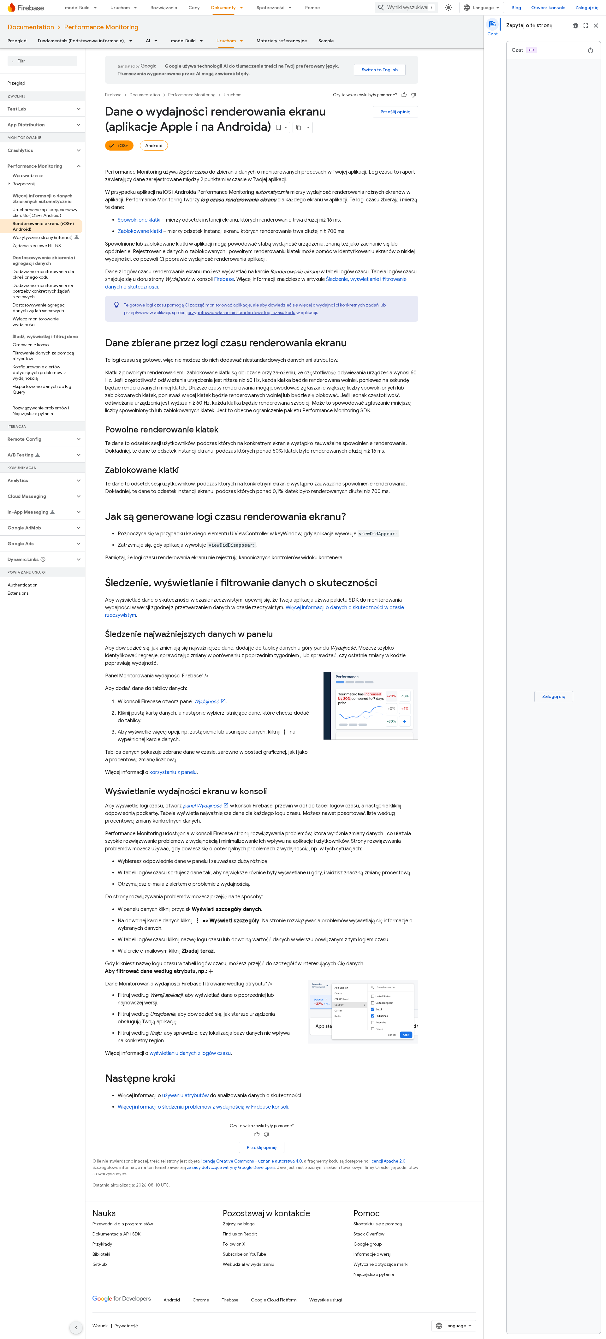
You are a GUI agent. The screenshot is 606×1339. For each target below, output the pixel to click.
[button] (37, 109)
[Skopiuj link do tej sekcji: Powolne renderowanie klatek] (224, 430)
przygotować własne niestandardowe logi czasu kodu (241, 312)
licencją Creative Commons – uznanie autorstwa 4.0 (251, 1161)
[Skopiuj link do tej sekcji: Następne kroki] (181, 1079)
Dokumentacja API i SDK (116, 1234)
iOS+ (123, 145)
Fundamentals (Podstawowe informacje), (81, 41)
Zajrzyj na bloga (239, 1224)
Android (154, 145)
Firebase (113, 95)
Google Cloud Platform (274, 1300)
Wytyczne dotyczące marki (381, 1264)
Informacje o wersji (372, 1254)
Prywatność (126, 1325)
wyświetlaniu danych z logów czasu (190, 1053)
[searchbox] (42, 61)
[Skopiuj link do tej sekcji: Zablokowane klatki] (185, 470)
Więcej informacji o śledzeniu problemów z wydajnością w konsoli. (203, 1107)
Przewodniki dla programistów (122, 1224)
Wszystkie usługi (325, 1300)
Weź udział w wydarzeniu (248, 1264)
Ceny (194, 7)
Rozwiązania (164, 7)
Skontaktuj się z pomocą (378, 1224)
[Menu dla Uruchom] (137, 7)
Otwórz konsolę (548, 7)
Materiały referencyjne (282, 41)
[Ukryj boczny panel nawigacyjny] (76, 1327)
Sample (326, 41)
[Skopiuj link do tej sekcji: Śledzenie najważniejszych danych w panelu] (279, 635)
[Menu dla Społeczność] (292, 7)
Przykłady (102, 1244)
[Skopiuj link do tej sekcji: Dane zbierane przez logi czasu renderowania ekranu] (353, 344)
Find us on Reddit (240, 1234)
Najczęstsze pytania (374, 1274)
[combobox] (406, 7)
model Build (77, 7)
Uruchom (120, 7)
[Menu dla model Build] (97, 7)
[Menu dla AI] (157, 40)
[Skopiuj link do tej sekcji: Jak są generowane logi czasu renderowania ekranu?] (352, 517)
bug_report (575, 25)
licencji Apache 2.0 (388, 1161)
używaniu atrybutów (185, 1095)
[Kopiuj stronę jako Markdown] (298, 127)
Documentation (31, 27)
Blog (516, 7)
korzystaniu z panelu (173, 772)
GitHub (99, 1264)
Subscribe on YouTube (244, 1254)
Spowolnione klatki (139, 220)
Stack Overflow (369, 1234)
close (596, 25)
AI (148, 41)
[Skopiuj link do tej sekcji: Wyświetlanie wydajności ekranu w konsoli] (273, 792)
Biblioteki (101, 1254)
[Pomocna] (404, 95)
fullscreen (586, 25)
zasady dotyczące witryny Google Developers (231, 1167)
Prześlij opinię (395, 112)
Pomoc (312, 7)
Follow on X (234, 1244)
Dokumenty (223, 7)
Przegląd (17, 41)
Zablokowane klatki (140, 231)
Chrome (201, 1300)
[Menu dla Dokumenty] (243, 7)
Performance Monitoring (101, 27)
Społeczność (270, 7)
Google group (368, 1244)
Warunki (100, 1325)
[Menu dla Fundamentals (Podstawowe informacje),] (132, 40)
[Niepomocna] (413, 95)
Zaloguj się (586, 7)
